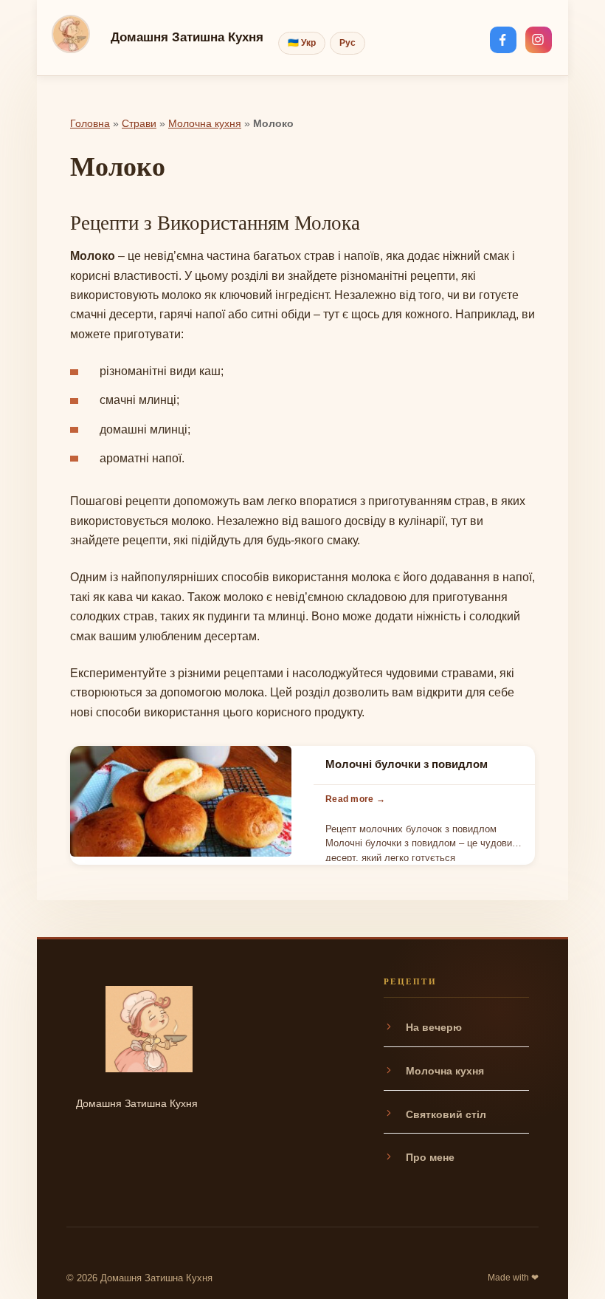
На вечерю (434, 1027)
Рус (347, 43)
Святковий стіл (446, 1114)
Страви (139, 123)
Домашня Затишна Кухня (187, 37)
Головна (90, 123)
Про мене (430, 1157)
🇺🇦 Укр (302, 43)
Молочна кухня (204, 123)
